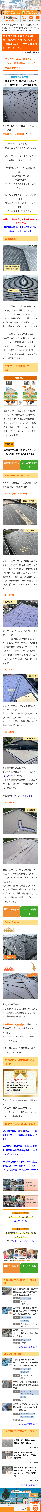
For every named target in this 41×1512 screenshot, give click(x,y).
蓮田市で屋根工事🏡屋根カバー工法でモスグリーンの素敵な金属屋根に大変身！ (20, 1135)
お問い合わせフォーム (23, 1241)
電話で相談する (11, 463)
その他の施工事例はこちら (29, 1347)
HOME (4, 25)
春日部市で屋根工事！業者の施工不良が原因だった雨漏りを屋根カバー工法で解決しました (20, 1150)
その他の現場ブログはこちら (28, 1485)
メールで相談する (29, 465)
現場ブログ (14, 25)
